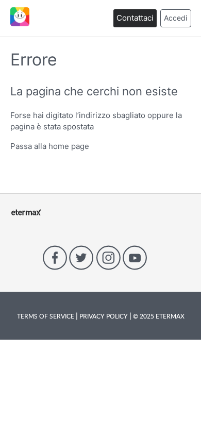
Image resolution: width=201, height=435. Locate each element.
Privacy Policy (103, 316)
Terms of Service (46, 316)
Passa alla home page (49, 146)
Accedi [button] (175, 17)
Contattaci (135, 18)
